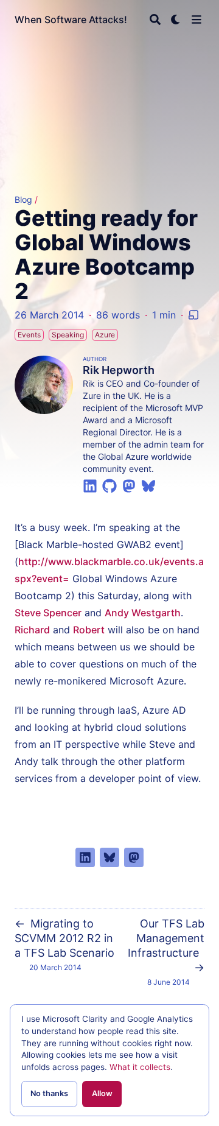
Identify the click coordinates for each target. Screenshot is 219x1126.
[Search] (155, 19)
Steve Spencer (48, 613)
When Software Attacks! (71, 19)
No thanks (49, 1093)
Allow (102, 1093)
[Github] (109, 484)
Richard (32, 630)
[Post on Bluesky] (109, 857)
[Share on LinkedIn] (85, 857)
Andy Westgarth (143, 613)
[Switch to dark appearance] (175, 19)
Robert (89, 630)
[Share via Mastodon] (134, 857)
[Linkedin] (90, 484)
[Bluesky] (148, 484)
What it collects (139, 1067)
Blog (23, 199)
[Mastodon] (129, 484)
